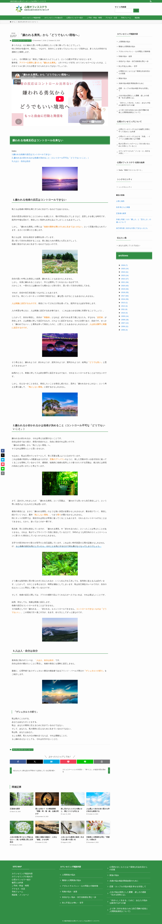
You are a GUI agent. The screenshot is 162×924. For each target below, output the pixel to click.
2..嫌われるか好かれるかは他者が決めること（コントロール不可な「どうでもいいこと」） (51, 158)
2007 (125, 323)
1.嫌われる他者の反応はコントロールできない (31, 154)
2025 (125, 269)
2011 (124, 309)
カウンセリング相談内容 (22, 874)
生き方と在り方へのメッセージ (22, 40)
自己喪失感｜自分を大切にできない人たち (132, 228)
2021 (125, 282)
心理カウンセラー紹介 (21, 880)
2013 (124, 303)
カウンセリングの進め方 (22, 877)
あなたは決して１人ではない (129, 245)
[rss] (150, 1)
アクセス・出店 (18, 889)
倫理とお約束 (17, 883)
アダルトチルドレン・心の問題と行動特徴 (134, 51)
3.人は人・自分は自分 (21, 161)
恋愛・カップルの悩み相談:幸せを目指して (134, 89)
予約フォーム (17, 892)
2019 (125, 289)
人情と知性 (120, 201)
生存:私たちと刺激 (123, 207)
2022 (125, 279)
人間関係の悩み (124, 42)
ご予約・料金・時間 (20, 886)
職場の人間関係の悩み (127, 46)
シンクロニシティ (125, 187)
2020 (125, 286)
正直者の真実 (121, 213)
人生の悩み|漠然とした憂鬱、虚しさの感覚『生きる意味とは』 (134, 97)
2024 (124, 272)
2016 (125, 299)
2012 (124, 306)
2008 (125, 320)
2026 (124, 265)
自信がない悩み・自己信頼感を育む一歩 (133, 61)
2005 (124, 330)
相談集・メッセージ (20, 895)
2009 (125, 316)
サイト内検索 (120, 7)
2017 (125, 296)
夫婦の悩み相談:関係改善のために (131, 83)
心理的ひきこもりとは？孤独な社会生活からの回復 (134, 72)
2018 (125, 292)
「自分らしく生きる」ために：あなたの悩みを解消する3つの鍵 (134, 104)
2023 (125, 275)
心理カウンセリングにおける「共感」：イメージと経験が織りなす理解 (134, 137)
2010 (124, 313)
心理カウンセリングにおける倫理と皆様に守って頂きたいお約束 (134, 130)
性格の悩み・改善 (125, 56)
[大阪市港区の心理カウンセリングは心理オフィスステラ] (32, 9)
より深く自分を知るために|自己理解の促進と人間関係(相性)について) (134, 111)
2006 (124, 326)
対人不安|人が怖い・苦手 (128, 66)
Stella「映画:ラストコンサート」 (131, 170)
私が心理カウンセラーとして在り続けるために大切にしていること (134, 145)
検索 (136, 10)
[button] (18, 762)
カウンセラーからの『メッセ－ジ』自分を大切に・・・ (134, 152)
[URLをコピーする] (102, 762)
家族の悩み (123, 78)
